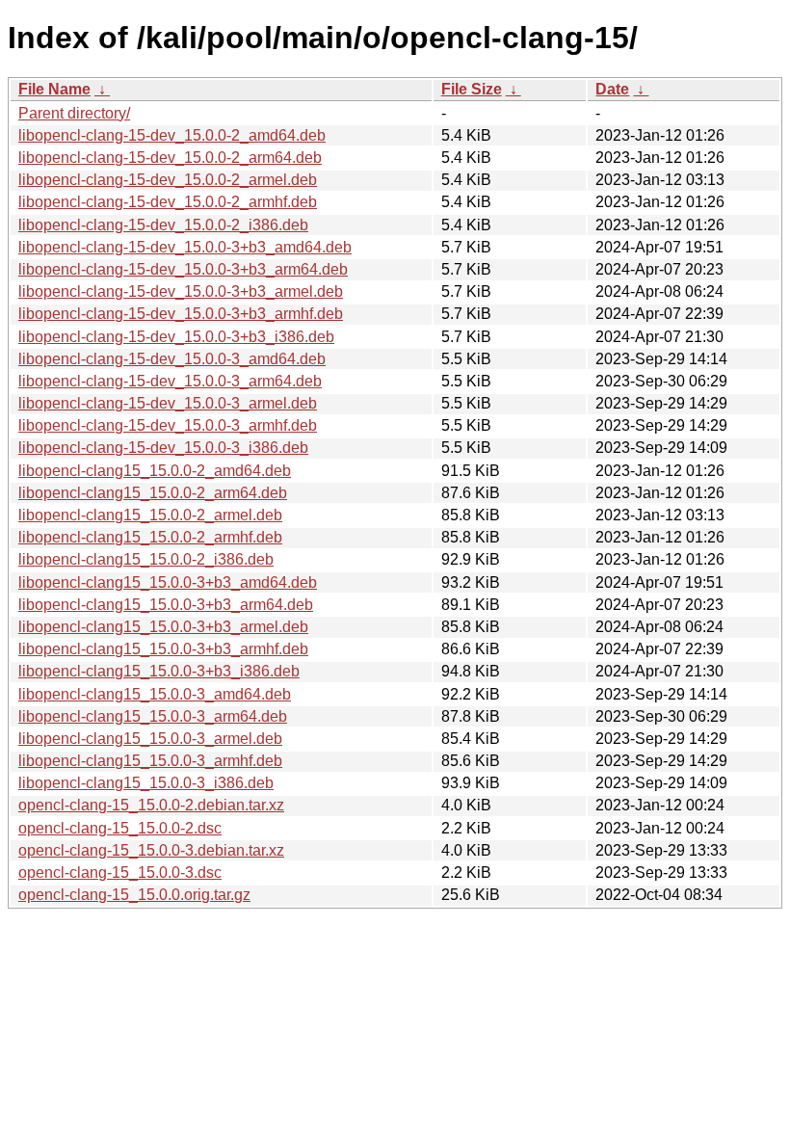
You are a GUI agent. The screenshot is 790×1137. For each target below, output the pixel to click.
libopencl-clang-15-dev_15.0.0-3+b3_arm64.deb (183, 269)
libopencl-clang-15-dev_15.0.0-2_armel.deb (167, 180)
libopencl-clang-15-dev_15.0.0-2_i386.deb (163, 225)
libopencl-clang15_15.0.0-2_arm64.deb (152, 493)
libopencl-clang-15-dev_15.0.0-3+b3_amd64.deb (185, 247)
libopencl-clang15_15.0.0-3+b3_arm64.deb (165, 604)
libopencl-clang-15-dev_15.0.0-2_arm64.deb (170, 157)
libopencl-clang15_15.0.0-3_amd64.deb (154, 694)
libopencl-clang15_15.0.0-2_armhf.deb (150, 537)
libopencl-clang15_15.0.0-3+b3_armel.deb (163, 627)
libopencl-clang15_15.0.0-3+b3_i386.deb (159, 671)
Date (612, 89)
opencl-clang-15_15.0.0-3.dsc (120, 872)
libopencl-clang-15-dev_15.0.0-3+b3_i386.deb (176, 337)
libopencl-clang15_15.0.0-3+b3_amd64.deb (167, 582)
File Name (54, 89)
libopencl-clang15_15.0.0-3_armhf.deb (150, 761)
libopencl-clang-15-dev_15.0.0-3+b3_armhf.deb (180, 313)
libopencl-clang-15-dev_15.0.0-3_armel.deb (167, 403)
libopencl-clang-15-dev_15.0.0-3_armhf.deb (167, 425)
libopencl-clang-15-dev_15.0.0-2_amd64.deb (172, 135)
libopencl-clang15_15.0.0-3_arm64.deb (152, 716)
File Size (471, 89)
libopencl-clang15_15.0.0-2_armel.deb (150, 515)
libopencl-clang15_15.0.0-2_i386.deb (146, 559)
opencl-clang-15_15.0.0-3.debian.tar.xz (151, 850)
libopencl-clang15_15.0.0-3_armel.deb (150, 738)
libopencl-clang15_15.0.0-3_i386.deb (146, 783)
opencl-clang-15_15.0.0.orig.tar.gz (134, 894)
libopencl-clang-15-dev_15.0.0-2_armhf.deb (167, 202)
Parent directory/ (74, 113)
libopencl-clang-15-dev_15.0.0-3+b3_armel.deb (180, 291)
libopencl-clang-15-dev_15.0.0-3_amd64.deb (172, 359)
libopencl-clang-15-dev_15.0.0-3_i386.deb (163, 447)
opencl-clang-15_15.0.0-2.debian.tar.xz (151, 805)
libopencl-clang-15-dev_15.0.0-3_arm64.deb (170, 381)
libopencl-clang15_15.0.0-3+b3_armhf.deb (163, 649)
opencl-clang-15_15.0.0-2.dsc (120, 828)
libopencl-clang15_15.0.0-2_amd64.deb (154, 471)
